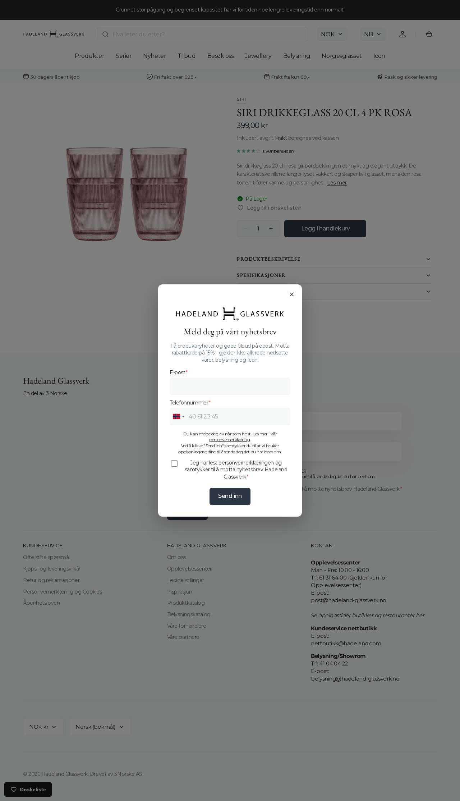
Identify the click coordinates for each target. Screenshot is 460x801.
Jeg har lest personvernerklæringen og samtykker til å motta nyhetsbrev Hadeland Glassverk (236, 469)
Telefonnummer (190, 402)
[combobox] (178, 416)
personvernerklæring (229, 439)
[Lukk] (292, 294)
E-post (179, 372)
